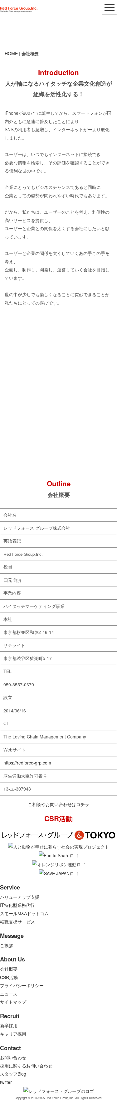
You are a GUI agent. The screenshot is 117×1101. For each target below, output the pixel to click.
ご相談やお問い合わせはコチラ (58, 804)
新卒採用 (8, 1025)
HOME (11, 53)
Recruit (9, 1016)
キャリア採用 (13, 1034)
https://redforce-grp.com (27, 763)
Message (12, 936)
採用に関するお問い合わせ (26, 1066)
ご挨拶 (6, 945)
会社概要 (8, 969)
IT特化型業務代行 (17, 905)
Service (10, 887)
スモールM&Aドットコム (24, 913)
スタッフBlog (13, 1074)
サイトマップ (13, 1002)
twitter (6, 1082)
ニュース (8, 994)
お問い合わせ (13, 1057)
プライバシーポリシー (22, 985)
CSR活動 (9, 977)
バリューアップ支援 (19, 897)
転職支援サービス (17, 922)
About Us (12, 959)
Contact (10, 1048)
